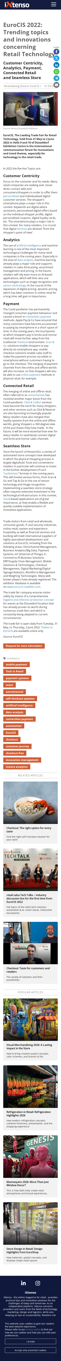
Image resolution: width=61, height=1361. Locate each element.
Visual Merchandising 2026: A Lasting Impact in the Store (29, 1046)
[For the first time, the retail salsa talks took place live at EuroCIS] (30, 869)
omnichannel (36, 395)
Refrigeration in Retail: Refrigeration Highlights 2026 (29, 1113)
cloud (6, 499)
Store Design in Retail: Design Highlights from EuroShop (24, 1250)
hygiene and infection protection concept (28, 600)
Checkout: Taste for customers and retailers (28, 969)
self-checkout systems (20, 698)
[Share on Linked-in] (56, 65)
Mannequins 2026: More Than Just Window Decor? (28, 1183)
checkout (23, 342)
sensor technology (14, 285)
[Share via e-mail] (56, 85)
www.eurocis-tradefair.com (23, 587)
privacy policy (33, 1329)
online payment (31, 374)
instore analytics (17, 767)
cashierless (11, 473)
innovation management (22, 760)
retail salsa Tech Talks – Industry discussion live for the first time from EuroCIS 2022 (29, 898)
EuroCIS (11, 732)
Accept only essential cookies (30, 1350)
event (9, 685)
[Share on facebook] (56, 52)
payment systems (17, 678)
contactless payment (38, 316)
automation (14, 726)
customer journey (17, 746)
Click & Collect (32, 402)
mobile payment (16, 664)
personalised (11, 196)
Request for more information (24, 646)
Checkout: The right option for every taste (29, 829)
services (22, 229)
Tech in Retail (14, 671)
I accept (30, 1341)
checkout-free (15, 753)
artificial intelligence (29, 245)
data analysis (25, 260)
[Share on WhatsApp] (56, 72)
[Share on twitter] (56, 58)
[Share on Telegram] (56, 78)
